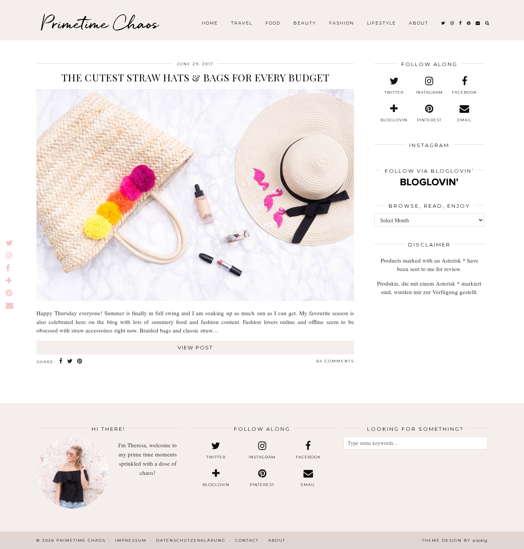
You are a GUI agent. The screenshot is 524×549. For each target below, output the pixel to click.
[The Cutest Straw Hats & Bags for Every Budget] (195, 299)
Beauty (304, 23)
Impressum (131, 540)
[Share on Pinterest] (80, 361)
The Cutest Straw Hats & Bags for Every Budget (195, 77)
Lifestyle (381, 23)
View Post (195, 347)
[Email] (478, 23)
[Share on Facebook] (61, 361)
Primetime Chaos (99, 23)
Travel (241, 23)
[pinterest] (469, 23)
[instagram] (452, 23)
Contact (247, 540)
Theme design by (455, 540)
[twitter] (443, 23)
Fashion (341, 23)
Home (210, 23)
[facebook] (460, 23)
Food (272, 23)
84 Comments (335, 361)
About (418, 23)
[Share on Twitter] (70, 361)
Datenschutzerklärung (191, 540)
